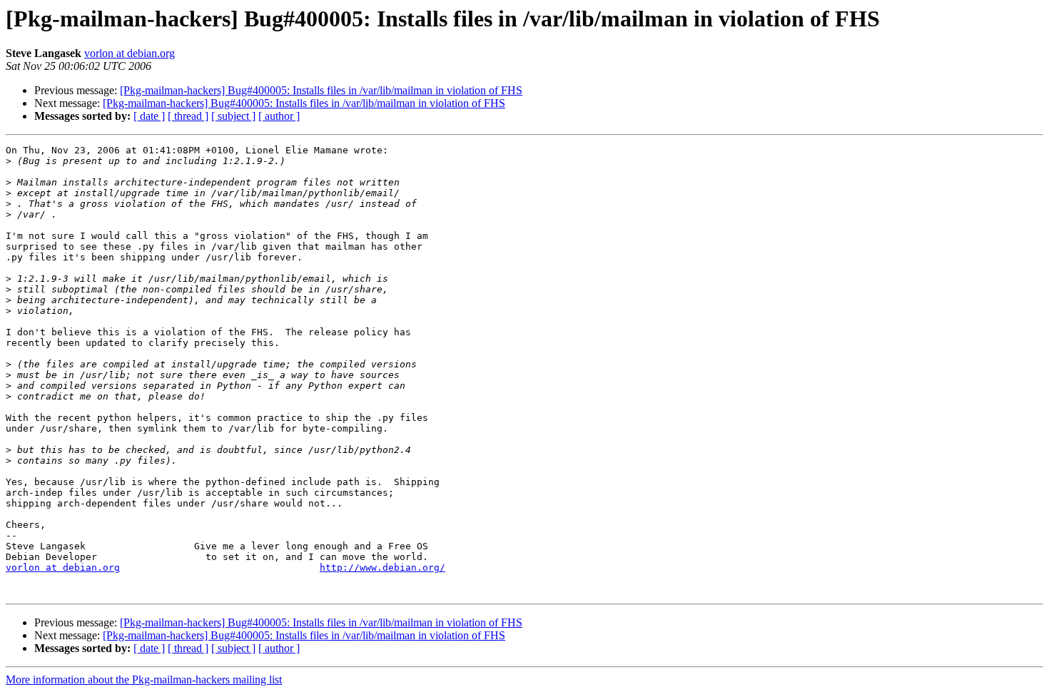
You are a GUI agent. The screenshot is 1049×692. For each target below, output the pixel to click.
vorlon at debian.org (129, 53)
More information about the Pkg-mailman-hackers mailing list (144, 679)
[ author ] (279, 116)
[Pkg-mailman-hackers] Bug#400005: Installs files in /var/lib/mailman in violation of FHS (321, 90)
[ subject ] (233, 116)
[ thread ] (188, 116)
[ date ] (149, 116)
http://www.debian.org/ (382, 567)
